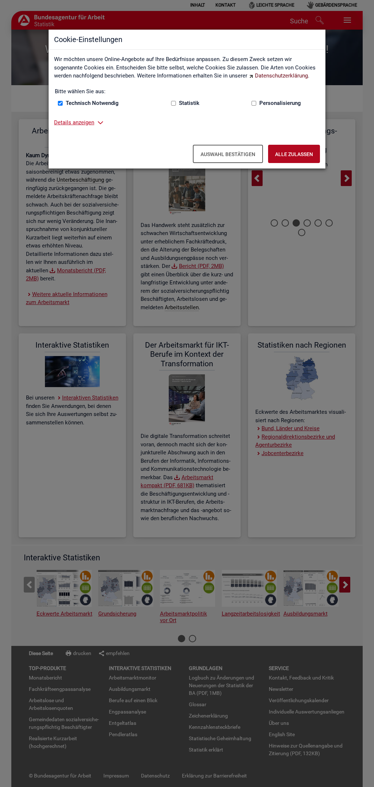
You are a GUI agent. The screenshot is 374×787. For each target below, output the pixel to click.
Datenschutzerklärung (281, 75)
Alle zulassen (294, 154)
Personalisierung (280, 103)
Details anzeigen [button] (74, 122)
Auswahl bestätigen (228, 154)
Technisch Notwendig (92, 103)
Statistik (189, 103)
